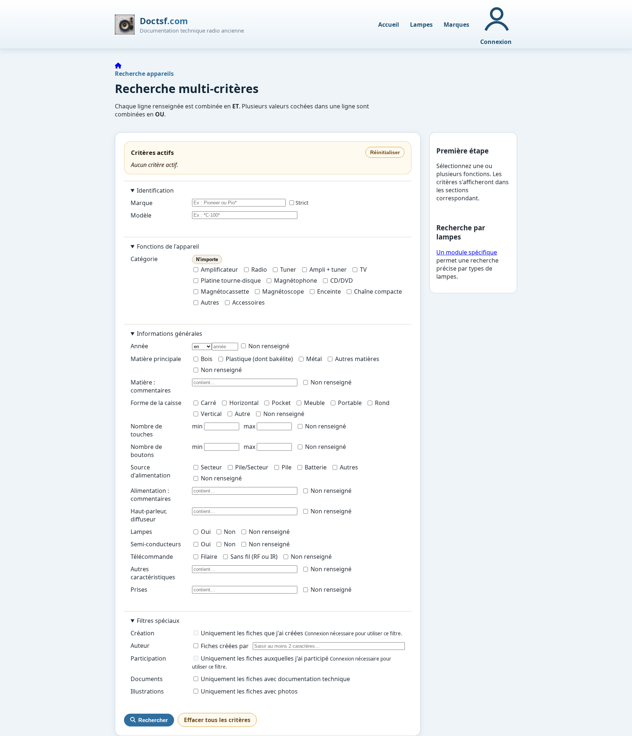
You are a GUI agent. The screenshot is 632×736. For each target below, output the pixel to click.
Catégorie (144, 259)
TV (363, 269)
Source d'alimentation (150, 471)
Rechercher (153, 720)
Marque (142, 203)
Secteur (211, 467)
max (249, 426)
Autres (210, 302)
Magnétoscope (283, 291)
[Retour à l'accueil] (118, 66)
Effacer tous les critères (217, 720)
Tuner (288, 269)
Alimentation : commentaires (151, 495)
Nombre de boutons (146, 451)
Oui (206, 532)
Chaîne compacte (378, 291)
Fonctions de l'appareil (168, 246)
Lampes (421, 25)
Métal (314, 359)
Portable (350, 403)
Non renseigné (268, 346)
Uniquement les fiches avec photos (248, 691)
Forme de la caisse (156, 403)
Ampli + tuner (328, 269)
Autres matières (357, 359)
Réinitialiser (385, 152)
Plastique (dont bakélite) (259, 359)
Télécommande (152, 557)
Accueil (388, 25)
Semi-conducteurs (156, 544)
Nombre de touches (146, 430)
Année (139, 346)
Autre (242, 414)
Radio (259, 269)
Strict (302, 202)
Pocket (281, 403)
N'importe (207, 259)
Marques (456, 25)
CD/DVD (341, 280)
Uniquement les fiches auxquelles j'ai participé (264, 658)
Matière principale (156, 359)
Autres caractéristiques (153, 573)
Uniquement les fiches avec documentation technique (274, 679)
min (197, 426)
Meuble (314, 403)
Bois (206, 359)
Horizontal (244, 403)
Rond (382, 403)
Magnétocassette (225, 291)
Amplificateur (219, 269)
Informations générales (169, 334)
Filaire (209, 557)
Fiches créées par (224, 646)
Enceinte (329, 291)
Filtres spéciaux (158, 621)
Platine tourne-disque (231, 280)
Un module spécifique (466, 252)
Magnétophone (295, 280)
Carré (208, 403)
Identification (155, 190)
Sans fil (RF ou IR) (254, 557)
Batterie (316, 467)
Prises (139, 590)
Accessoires (248, 302)
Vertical (211, 414)
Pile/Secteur (251, 467)
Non (230, 532)
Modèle (141, 215)
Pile (286, 467)
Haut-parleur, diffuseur (149, 515)
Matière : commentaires (151, 386)
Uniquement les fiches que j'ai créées (252, 633)
